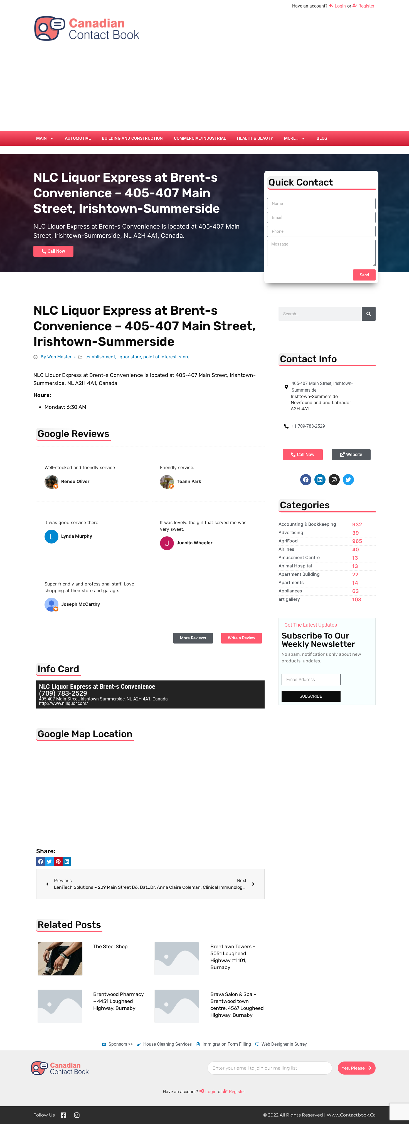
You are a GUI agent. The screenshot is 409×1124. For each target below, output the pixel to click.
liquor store (129, 356)
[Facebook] (305, 479)
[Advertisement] (204, 89)
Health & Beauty (255, 138)
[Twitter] (348, 479)
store (184, 356)
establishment (100, 356)
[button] (40, 861)
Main (41, 138)
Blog (322, 138)
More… (291, 138)
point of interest (160, 356)
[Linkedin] (320, 479)
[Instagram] (334, 479)
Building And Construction (132, 138)
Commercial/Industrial (200, 138)
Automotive (78, 138)
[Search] (369, 314)
